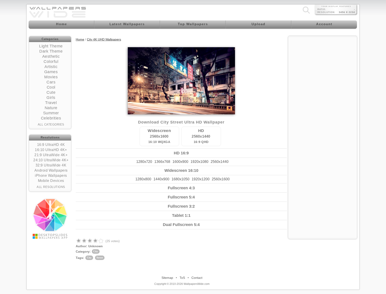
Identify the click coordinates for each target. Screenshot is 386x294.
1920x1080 (199, 162)
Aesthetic (51, 56)
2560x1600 (221, 179)
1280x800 (143, 179)
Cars (50, 82)
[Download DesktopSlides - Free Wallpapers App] (50, 218)
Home (80, 39)
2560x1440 (220, 162)
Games (51, 72)
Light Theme (51, 46)
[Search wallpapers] (306, 13)
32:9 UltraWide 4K (51, 165)
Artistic (50, 66)
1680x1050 (180, 179)
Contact (196, 277)
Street (99, 257)
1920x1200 (201, 179)
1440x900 (161, 179)
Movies (51, 77)
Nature (51, 108)
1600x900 (180, 162)
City (95, 251)
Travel (51, 102)
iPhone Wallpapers (51, 175)
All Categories (51, 124)
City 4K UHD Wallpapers (104, 39)
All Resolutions (51, 187)
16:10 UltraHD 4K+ (51, 150)
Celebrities (51, 118)
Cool (51, 87)
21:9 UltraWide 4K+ (50, 155)
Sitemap (167, 277)
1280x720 (144, 162)
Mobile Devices (51, 181)
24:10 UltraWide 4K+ (51, 160)
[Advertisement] (322, 66)
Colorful (51, 61)
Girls (50, 97)
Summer (51, 113)
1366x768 (162, 162)
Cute (50, 92)
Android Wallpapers (51, 170)
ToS (182, 277)
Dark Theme (51, 51)
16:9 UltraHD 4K (51, 145)
